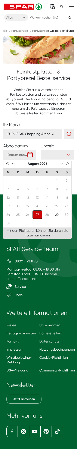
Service (20, 287)
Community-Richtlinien (57, 370)
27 (39, 215)
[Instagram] (23, 431)
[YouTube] (34, 431)
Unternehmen (50, 325)
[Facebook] (12, 431)
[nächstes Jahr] (67, 163)
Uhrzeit (47, 146)
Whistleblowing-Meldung (19, 359)
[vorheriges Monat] (13, 163)
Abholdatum (15, 146)
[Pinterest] (46, 431)
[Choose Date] (30, 155)
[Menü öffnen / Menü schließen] (71, 6)
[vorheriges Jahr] (7, 163)
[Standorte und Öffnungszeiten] (61, 6)
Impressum (14, 349)
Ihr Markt (11, 124)
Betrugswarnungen (21, 333)
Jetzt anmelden (24, 399)
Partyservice (19, 30)
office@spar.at (26, 279)
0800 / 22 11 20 (26, 261)
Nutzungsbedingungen (57, 349)
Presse (11, 325)
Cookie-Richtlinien (53, 357)
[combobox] (16, 17)
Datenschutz (49, 341)
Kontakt (12, 341)
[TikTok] (57, 431)
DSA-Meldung (17, 370)
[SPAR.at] (23, 6)
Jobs (18, 295)
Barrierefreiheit (50, 333)
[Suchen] (69, 17)
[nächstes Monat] (61, 163)
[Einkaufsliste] (52, 6)
